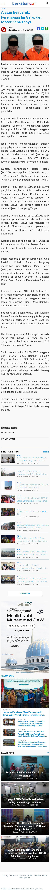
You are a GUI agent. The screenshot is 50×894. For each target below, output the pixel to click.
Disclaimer (24, 875)
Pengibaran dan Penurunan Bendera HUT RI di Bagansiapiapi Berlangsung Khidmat (33, 487)
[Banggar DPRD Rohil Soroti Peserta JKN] (8, 512)
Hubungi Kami (24, 878)
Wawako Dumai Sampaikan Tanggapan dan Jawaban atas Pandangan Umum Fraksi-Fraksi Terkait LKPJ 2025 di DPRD (32, 744)
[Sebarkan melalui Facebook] (38, 28)
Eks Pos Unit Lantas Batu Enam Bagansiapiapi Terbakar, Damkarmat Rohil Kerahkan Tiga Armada (32, 541)
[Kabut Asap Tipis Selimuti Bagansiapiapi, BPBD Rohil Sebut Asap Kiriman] (8, 472)
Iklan (16, 875)
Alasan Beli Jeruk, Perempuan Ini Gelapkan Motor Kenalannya (21, 17)
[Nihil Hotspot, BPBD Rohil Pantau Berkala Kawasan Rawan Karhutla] (8, 552)
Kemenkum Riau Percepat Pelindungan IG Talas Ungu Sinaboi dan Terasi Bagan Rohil (32, 568)
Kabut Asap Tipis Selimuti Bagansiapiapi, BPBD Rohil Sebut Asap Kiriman (31, 474)
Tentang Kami (7, 875)
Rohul (4, 9)
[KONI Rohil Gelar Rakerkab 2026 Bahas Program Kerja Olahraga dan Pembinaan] (8, 579)
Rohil (19, 455)
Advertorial (7, 676)
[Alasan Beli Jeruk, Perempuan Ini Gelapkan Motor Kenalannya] (25, 47)
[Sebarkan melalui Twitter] (42, 28)
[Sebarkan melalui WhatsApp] (46, 28)
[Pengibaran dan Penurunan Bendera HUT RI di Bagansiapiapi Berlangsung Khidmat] (8, 485)
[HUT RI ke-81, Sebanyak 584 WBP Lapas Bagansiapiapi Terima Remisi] (8, 499)
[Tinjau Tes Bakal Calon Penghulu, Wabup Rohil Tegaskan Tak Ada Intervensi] (8, 458)
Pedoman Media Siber (38, 875)
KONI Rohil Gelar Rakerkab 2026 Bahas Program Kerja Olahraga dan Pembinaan (32, 581)
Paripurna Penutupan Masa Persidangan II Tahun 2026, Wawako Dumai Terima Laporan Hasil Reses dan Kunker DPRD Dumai (23, 715)
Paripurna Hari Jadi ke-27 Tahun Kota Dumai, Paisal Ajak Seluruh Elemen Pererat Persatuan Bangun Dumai (31, 724)
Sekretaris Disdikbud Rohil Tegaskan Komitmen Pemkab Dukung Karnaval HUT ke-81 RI (33, 528)
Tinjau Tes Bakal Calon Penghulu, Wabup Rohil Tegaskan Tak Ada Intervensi (31, 460)
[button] (2, 3)
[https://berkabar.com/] (24, 3)
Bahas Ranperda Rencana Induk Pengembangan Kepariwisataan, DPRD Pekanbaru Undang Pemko (25, 853)
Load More (25, 593)
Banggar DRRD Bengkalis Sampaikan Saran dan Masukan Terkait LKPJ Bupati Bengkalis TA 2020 (25, 826)
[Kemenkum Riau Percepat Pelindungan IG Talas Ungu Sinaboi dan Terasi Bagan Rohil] (8, 566)
